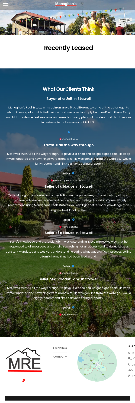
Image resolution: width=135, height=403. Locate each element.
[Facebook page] (24, 380)
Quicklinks (60, 348)
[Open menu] (5, 4)
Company (60, 357)
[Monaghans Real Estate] (67, 5)
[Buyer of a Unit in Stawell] (68, 132)
